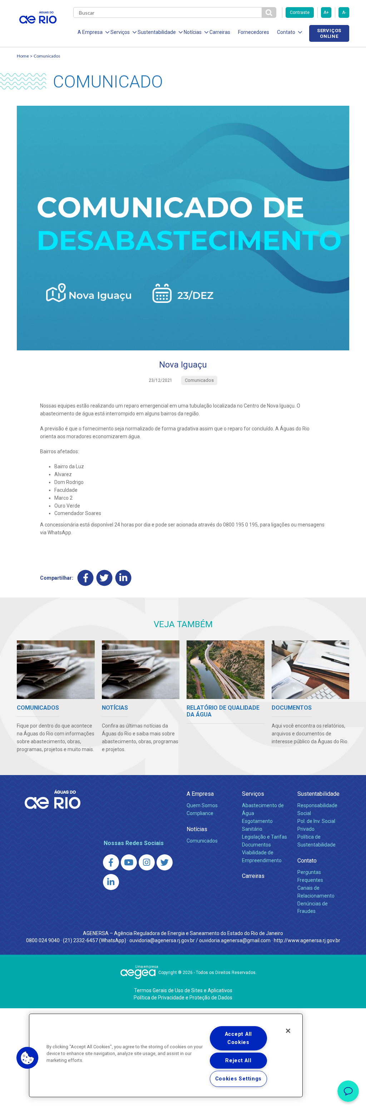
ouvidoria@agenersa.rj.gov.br (162, 940)
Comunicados (47, 56)
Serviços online (329, 33)
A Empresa (200, 793)
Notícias (197, 829)
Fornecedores (253, 32)
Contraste (300, 12)
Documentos (256, 845)
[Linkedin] (123, 578)
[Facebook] (86, 578)
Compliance (200, 813)
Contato (307, 860)
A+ (326, 12)
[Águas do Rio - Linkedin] (111, 882)
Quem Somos (202, 805)
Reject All (238, 1061)
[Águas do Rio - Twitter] (165, 862)
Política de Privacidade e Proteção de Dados (183, 997)
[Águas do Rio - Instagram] (147, 862)
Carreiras (219, 32)
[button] (27, 1057)
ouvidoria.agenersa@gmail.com (235, 940)
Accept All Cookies (238, 1038)
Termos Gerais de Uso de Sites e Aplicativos (183, 990)
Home (23, 56)
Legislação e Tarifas (264, 837)
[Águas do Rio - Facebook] (111, 862)
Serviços (253, 793)
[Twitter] (105, 578)
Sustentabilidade (318, 793)
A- (344, 12)
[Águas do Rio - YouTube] (129, 862)
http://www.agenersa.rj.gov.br (307, 940)
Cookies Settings (238, 1079)
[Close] (288, 1031)
